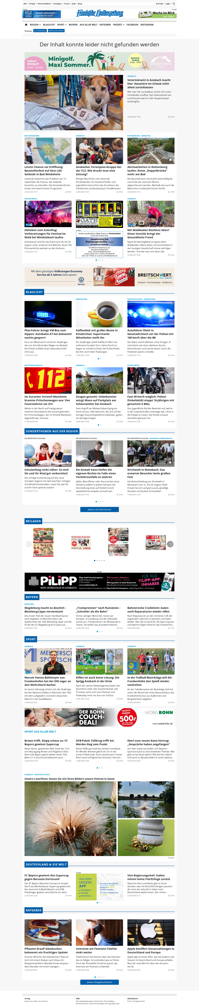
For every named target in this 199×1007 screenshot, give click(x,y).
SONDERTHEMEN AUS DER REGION (52, 431)
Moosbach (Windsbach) (161, 438)
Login (167, 3)
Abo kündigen (109, 1001)
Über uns (37, 1001)
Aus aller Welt (88, 24)
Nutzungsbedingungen (84, 1001)
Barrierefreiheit (82, 1003)
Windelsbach (31, 198)
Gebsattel (146, 136)
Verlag (27, 998)
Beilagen (33, 521)
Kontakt (159, 3)
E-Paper (32, 3)
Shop (80, 3)
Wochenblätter (44, 3)
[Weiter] (170, 544)
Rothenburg (133, 136)
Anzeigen (57, 3)
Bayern (73, 24)
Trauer (67, 3)
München (29, 604)
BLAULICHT (34, 292)
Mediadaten (132, 998)
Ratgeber (105, 24)
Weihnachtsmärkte (56, 30)
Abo (25, 3)
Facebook (132, 24)
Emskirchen (81, 299)
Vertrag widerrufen (112, 1003)
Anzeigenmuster (139, 1001)
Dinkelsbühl (133, 365)
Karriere (45, 1001)
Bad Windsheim (32, 136)
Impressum (29, 1001)
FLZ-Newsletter (40, 30)
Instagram (147, 24)
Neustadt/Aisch (135, 299)
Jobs (74, 3)
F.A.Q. (129, 1001)
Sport (31, 639)
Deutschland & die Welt (46, 864)
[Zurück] (29, 544)
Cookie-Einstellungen (96, 1003)
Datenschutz (98, 1001)
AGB (78, 998)
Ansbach (131, 76)
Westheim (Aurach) (34, 365)
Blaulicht (49, 24)
